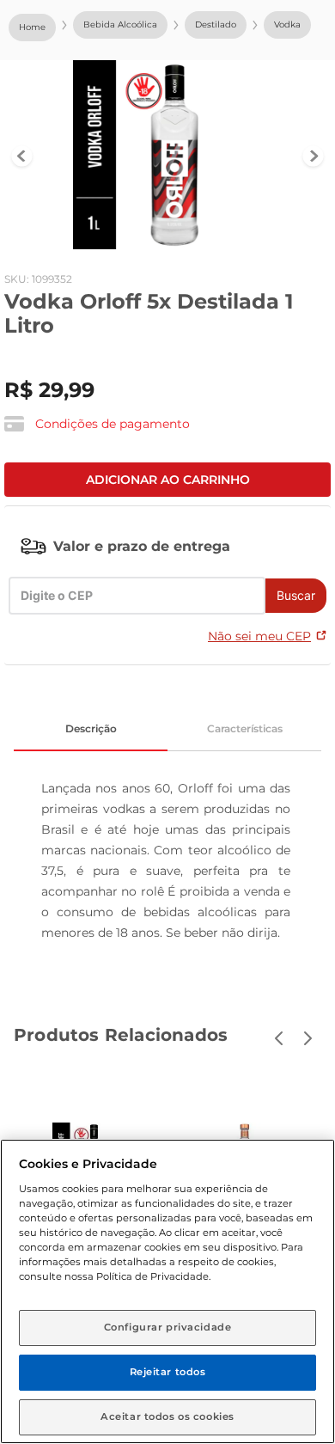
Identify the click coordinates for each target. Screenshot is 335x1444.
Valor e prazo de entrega (141, 546)
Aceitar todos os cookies (167, 1416)
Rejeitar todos (168, 1372)
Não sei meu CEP (259, 636)
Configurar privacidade (168, 1327)
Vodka (287, 24)
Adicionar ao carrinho (168, 479)
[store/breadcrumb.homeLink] (32, 27)
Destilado (215, 24)
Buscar (296, 595)
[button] (97, 424)
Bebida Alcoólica (120, 24)
